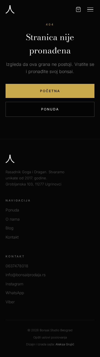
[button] (90, 9)
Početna (50, 91)
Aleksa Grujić (65, 344)
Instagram (14, 283)
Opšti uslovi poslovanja (50, 337)
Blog (9, 228)
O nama (13, 219)
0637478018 (17, 265)
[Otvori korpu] (78, 9)
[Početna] (10, 9)
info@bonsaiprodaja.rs (26, 274)
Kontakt (12, 237)
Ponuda (50, 109)
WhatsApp (15, 292)
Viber (10, 301)
